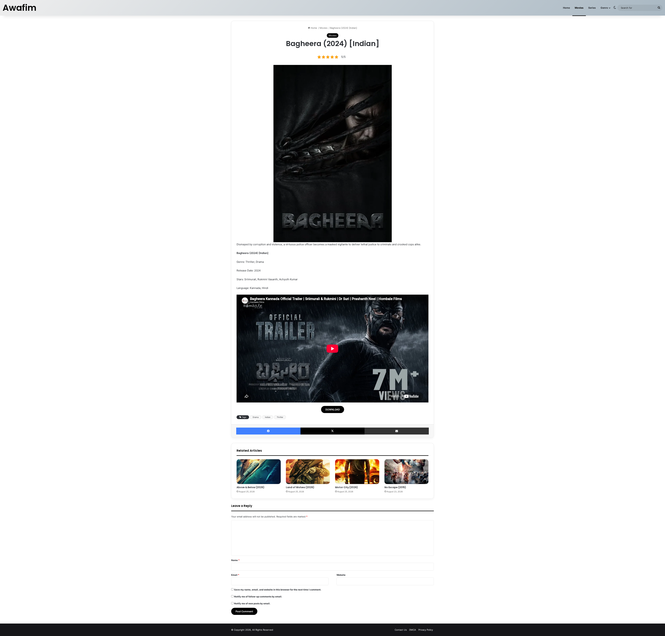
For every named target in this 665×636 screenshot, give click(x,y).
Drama (256, 417)
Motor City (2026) (346, 487)
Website (340, 575)
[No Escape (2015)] (406, 471)
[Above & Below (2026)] (259, 471)
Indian (267, 417)
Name (235, 560)
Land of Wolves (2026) (300, 487)
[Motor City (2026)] (357, 471)
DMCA (412, 629)
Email (235, 575)
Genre (604, 7)
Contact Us (401, 629)
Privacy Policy (425, 629)
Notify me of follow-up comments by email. (258, 596)
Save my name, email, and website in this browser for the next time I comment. (277, 589)
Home (566, 7)
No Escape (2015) (395, 487)
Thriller (280, 417)
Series (592, 7)
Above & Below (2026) (250, 487)
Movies (579, 7)
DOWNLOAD (332, 409)
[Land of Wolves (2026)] (308, 471)
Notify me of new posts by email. (252, 603)
